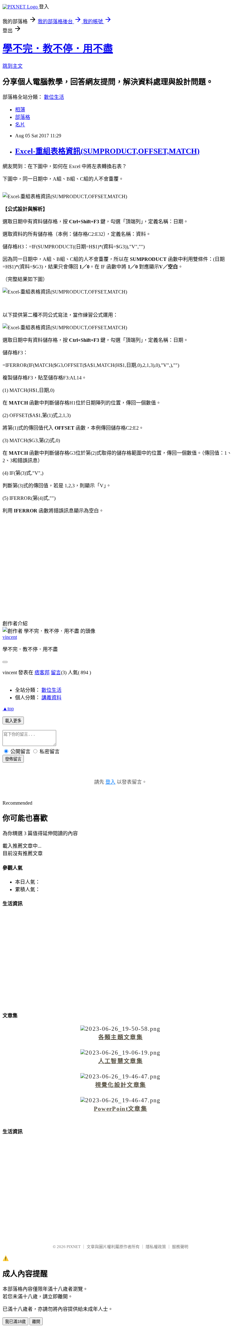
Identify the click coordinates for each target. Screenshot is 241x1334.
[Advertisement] (120, 563)
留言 (56, 672)
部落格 (22, 117)
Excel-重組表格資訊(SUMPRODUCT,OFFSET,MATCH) (107, 151)
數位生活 (54, 97)
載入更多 (13, 720)
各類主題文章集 (120, 1037)
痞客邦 (42, 672)
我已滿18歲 (15, 1321)
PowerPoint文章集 (120, 1108)
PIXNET (74, 1246)
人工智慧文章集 (120, 1061)
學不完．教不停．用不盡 (58, 48)
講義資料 (51, 697)
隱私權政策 (156, 1246)
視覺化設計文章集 (120, 1085)
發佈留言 (13, 759)
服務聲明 (180, 1246)
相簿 (20, 109)
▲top (8, 708)
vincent (10, 637)
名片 (20, 124)
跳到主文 (13, 66)
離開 (36, 1321)
